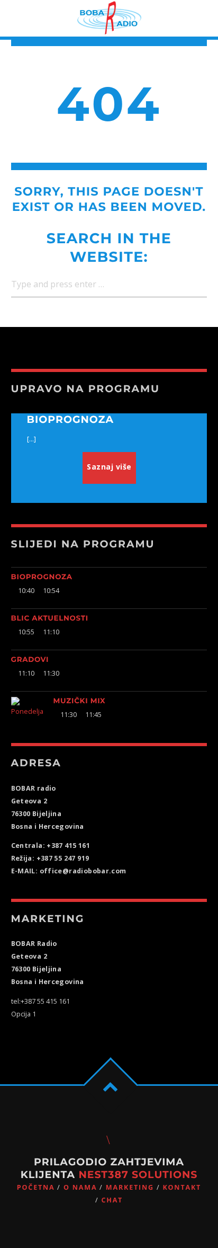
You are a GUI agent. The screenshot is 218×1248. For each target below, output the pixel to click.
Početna (36, 1187)
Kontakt (181, 1187)
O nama (80, 1187)
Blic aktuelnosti (49, 618)
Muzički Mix (79, 701)
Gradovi (30, 660)
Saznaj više (109, 467)
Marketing (130, 1187)
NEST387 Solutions (137, 1175)
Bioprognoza (41, 577)
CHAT (112, 1200)
